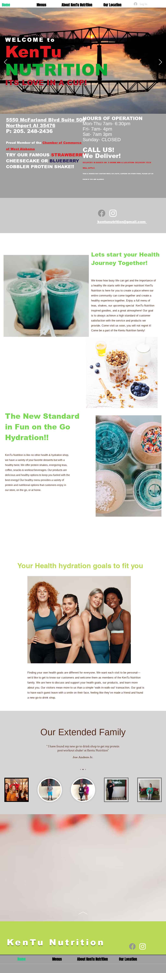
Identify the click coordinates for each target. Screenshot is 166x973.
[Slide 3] (85, 769)
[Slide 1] (80, 769)
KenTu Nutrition (56, 942)
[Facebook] (102, 213)
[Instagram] (113, 213)
